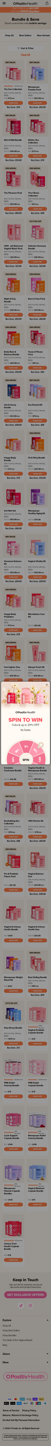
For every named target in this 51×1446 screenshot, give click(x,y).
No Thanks (25, 730)
